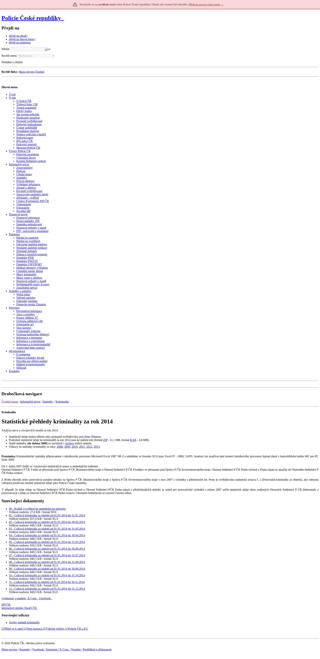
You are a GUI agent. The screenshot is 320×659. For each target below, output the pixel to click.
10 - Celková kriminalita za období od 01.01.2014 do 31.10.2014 (47, 575)
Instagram (52, 649)
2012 (89, 446)
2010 (75, 446)
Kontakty (24, 649)
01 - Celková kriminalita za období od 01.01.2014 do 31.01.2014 (47, 515)
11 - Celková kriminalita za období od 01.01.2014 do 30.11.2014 (47, 582)
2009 (67, 446)
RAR (133, 440)
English (39, 71)
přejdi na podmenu (20, 42)
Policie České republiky (31, 18)
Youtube (76, 649)
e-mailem (20, 598)
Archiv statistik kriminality (24, 622)
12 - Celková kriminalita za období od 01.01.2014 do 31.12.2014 (47, 588)
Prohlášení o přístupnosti (97, 649)
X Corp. (32, 598)
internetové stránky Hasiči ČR (19, 608)
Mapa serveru (27, 71)
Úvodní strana (9, 401)
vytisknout (7, 598)
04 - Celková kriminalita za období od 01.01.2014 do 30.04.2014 (47, 535)
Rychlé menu (9, 55)
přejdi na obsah (18, 35)
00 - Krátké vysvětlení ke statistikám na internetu (37, 508)
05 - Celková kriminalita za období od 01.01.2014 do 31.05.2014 (47, 542)
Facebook (45, 598)
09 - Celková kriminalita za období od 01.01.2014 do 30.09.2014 (47, 568)
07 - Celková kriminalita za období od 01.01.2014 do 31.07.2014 (47, 555)
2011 (82, 446)
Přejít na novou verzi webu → (206, 4)
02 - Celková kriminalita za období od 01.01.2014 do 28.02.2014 (47, 522)
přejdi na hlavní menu (21, 39)
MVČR (5, 604)
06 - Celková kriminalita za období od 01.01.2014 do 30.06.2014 (47, 548)
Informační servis (30, 401)
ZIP (105, 440)
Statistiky (48, 401)
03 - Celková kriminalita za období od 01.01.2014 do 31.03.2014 (47, 528)
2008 (60, 446)
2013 (97, 446)
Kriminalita (62, 401)
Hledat (5, 49)
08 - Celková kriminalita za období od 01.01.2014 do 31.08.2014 (47, 562)
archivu (69, 443)
